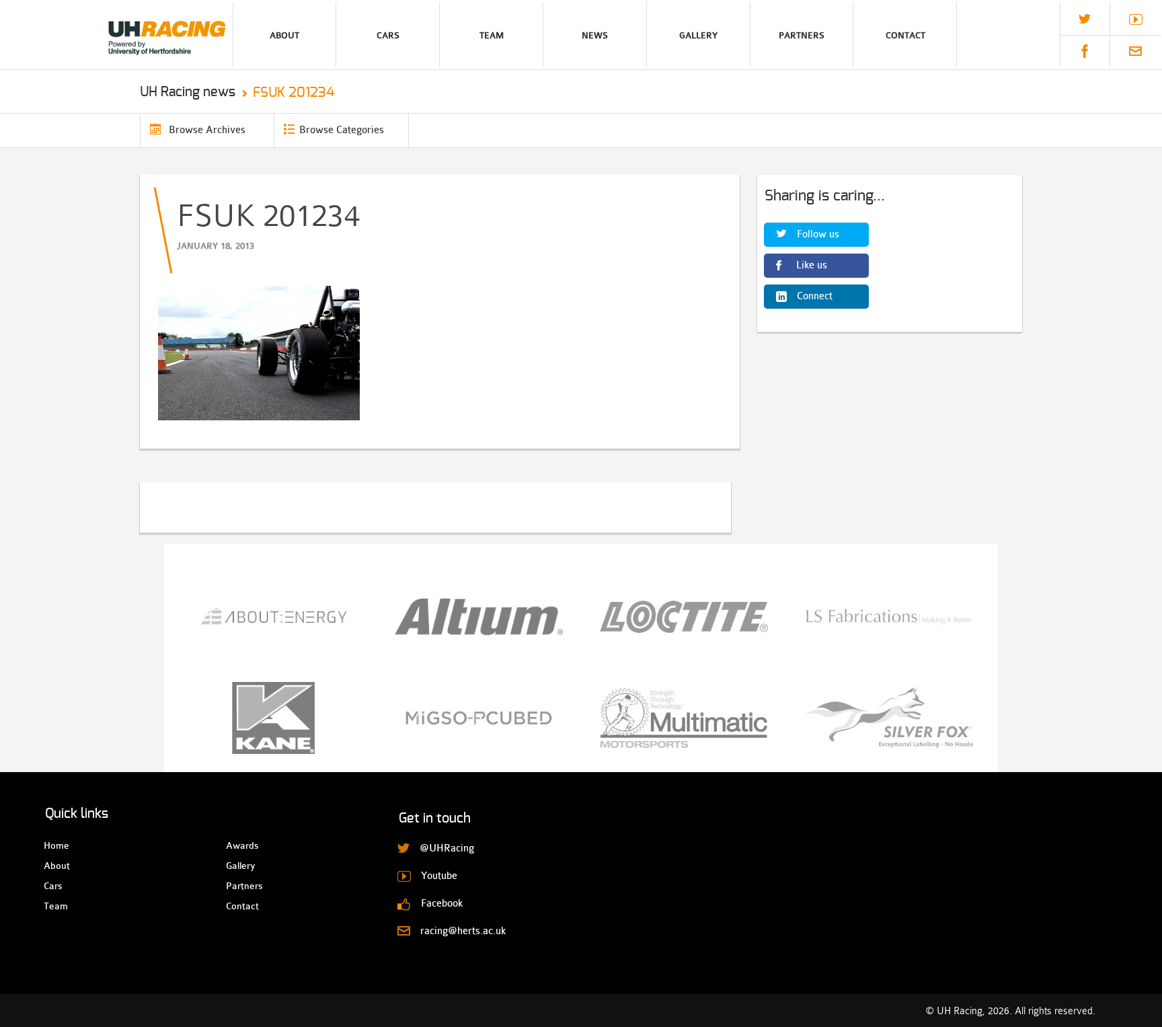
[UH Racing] (116, 34)
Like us (811, 265)
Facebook (1084, 51)
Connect (814, 296)
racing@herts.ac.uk (1135, 51)
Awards (237, 845)
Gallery (698, 35)
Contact (905, 35)
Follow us (818, 234)
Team (491, 35)
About (284, 35)
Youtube (1135, 19)
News (595, 35)
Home (55, 845)
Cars (388, 35)
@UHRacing (1085, 19)
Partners (801, 35)
